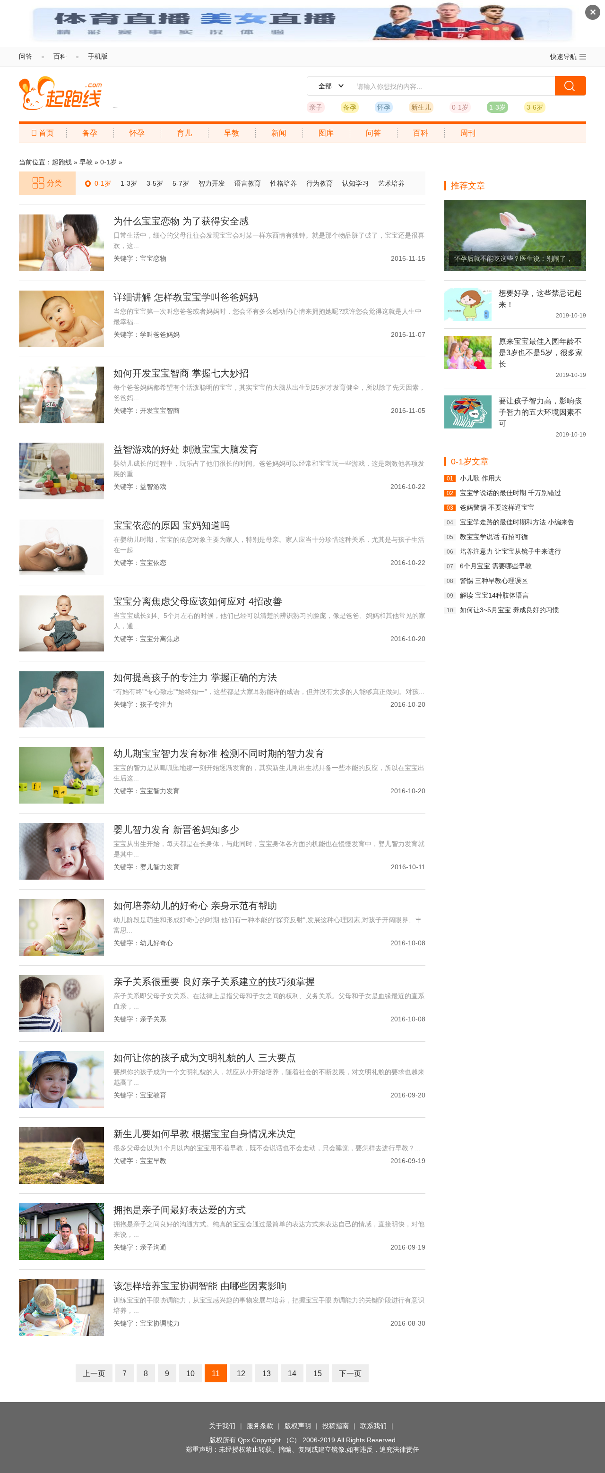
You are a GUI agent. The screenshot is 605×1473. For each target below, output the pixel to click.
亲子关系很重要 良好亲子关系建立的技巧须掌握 (214, 981)
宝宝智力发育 (160, 791)
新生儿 (421, 107)
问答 (25, 56)
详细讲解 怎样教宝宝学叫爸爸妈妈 (185, 297)
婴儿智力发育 (160, 867)
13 (266, 1374)
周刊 (467, 133)
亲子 (315, 107)
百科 (60, 56)
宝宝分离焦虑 (160, 638)
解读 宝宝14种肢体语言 (494, 595)
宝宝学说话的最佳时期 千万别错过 (510, 493)
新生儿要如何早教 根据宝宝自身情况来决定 (204, 1134)
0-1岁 (460, 107)
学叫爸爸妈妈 (160, 334)
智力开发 (212, 183)
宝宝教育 (153, 1095)
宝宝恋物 (153, 258)
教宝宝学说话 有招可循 (494, 536)
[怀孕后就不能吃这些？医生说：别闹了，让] (515, 235)
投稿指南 (335, 1426)
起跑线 (60, 93)
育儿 (184, 133)
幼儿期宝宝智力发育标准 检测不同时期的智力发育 (218, 753)
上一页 (94, 1374)
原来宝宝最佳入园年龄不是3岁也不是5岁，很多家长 (541, 352)
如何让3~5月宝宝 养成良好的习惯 (509, 610)
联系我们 (373, 1426)
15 (317, 1374)
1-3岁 (497, 107)
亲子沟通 (153, 1247)
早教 (231, 133)
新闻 (278, 133)
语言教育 (247, 183)
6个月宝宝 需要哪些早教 (496, 566)
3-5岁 (155, 183)
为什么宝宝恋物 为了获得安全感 (181, 221)
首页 (42, 133)
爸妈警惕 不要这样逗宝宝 (497, 507)
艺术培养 (391, 183)
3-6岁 (535, 107)
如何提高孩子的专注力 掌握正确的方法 (195, 677)
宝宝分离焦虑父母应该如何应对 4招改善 (197, 601)
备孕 (349, 107)
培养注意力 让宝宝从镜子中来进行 (510, 551)
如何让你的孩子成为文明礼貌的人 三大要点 (204, 1058)
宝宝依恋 (153, 562)
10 (190, 1374)
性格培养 (283, 183)
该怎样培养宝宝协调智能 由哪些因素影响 (199, 1286)
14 (292, 1374)
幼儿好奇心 (156, 943)
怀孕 (383, 107)
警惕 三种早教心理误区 (494, 580)
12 (241, 1374)
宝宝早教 (153, 1161)
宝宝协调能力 (160, 1323)
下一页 (350, 1374)
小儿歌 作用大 (480, 478)
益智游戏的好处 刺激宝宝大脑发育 (185, 449)
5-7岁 (181, 183)
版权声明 (298, 1426)
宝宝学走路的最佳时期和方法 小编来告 (517, 522)
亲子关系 (153, 1019)
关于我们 (222, 1426)
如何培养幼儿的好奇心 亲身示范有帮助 (195, 905)
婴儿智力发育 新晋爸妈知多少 (176, 829)
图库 (326, 133)
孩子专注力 (156, 704)
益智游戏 (153, 486)
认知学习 (355, 183)
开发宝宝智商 (160, 410)
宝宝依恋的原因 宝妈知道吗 (171, 525)
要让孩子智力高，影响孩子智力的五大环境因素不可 (540, 412)
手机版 (98, 56)
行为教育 (319, 183)
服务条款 (260, 1426)
